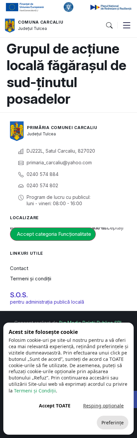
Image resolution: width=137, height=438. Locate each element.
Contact (19, 268)
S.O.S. (19, 295)
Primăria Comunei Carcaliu (62, 127)
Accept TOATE (54, 405)
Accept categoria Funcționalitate (54, 234)
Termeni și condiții (30, 278)
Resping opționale (103, 405)
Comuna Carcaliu (41, 22)
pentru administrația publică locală (47, 302)
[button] (109, 25)
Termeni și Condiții (35, 390)
